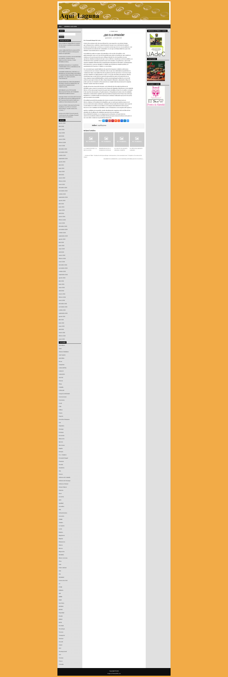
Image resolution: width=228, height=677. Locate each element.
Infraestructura (63, 513)
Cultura (61, 409)
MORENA (61, 554)
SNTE (60, 622)
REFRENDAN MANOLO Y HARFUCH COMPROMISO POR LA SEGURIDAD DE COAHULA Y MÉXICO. (69, 66)
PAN (60, 564)
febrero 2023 (62, 258)
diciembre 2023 (63, 226)
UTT (60, 654)
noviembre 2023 (63, 229)
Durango (61, 429)
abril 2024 (61, 213)
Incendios (61, 506)
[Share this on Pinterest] (112, 121)
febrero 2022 (62, 297)
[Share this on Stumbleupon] (118, 121)
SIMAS (60, 619)
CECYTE (61, 377)
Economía (61, 435)
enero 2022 (62, 300)
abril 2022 (61, 290)
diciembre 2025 (63, 149)
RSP (60, 593)
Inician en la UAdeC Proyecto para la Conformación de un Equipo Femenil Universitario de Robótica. (68, 115)
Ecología (61, 432)
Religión (61, 590)
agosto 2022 (62, 277)
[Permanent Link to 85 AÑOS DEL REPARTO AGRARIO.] (137, 139)
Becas (60, 361)
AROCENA (61, 358)
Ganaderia (61, 467)
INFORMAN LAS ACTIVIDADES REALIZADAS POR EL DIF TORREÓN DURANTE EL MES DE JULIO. (69, 92)
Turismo (61, 638)
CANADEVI (62, 374)
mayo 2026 (62, 132)
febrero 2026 (62, 142)
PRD (60, 571)
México (61, 548)
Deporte (61, 416)
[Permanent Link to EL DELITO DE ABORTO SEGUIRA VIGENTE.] (121, 139)
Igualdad (61, 503)
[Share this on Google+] (109, 121)
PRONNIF (61, 577)
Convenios (62, 400)
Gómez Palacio (63, 487)
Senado (61, 616)
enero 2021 (62, 339)
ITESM (60, 519)
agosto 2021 (62, 316)
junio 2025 (61, 168)
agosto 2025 (62, 161)
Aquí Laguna (62, 355)
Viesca (60, 661)
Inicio (60, 26)
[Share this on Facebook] (106, 121)
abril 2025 (61, 174)
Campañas (61, 364)
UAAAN (61, 641)
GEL (60, 471)
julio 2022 (61, 281)
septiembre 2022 (63, 274)
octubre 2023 (62, 232)
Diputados (61, 425)
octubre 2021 (62, 310)
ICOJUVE (61, 496)
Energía (61, 451)
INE (60, 509)
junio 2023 (61, 245)
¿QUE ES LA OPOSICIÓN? (114, 35)
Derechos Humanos (64, 419)
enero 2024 (62, 223)
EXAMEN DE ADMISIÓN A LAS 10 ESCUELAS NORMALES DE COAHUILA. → (124, 158)
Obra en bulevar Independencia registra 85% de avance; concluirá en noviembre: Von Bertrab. (69, 45)
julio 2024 (61, 203)
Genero (61, 474)
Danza (60, 413)
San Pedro (61, 603)
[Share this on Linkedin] (125, 121)
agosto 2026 (62, 123)
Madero (61, 532)
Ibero (60, 493)
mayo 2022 (62, 287)
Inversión (61, 516)
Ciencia (61, 380)
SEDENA (61, 606)
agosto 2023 (62, 239)
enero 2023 (62, 261)
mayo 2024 (62, 210)
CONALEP (61, 390)
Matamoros (62, 542)
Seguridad (61, 612)
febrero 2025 (62, 181)
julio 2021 (61, 319)
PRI (60, 574)
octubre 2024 (62, 194)
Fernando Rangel (114, 31)
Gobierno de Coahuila (64, 477)
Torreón (61, 632)
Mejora (61, 545)
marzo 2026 (62, 139)
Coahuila (61, 387)
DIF (60, 422)
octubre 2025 (62, 155)
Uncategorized (63, 651)
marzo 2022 (62, 294)
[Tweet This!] (103, 121)
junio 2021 (61, 323)
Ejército (61, 442)
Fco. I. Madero (63, 455)
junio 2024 (61, 207)
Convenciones (63, 397)
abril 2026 (61, 136)
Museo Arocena (63, 558)
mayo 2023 (62, 248)
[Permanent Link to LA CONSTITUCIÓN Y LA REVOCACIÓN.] (91, 139)
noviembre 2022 (63, 268)
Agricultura (62, 345)
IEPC (60, 500)
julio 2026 (61, 126)
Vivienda (61, 664)
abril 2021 (61, 329)
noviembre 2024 (63, 190)
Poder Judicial (62, 567)
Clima (60, 384)
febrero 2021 (62, 335)
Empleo (61, 448)
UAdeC (60, 645)
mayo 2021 (61, 326)
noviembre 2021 (63, 307)
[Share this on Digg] (122, 121)
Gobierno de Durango (64, 480)
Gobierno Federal (63, 484)
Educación (61, 438)
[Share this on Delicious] (128, 121)
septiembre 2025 (63, 158)
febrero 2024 (62, 220)
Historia (61, 490)
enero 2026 (62, 145)
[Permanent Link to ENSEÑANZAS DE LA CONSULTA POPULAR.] (106, 139)
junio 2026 (61, 129)
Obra (60, 561)
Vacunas (61, 658)
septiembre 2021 (63, 313)
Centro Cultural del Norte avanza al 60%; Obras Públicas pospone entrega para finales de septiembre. (69, 52)
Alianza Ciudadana (64, 351)
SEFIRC (61, 609)
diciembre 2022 (63, 265)
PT (59, 583)
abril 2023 (61, 252)
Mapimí (61, 538)
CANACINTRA (62, 368)
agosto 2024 (62, 200)
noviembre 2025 (63, 152)
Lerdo (60, 529)
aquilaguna (109, 38)
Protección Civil (63, 580)
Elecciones (62, 445)
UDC (60, 648)
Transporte (62, 635)
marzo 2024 (62, 216)
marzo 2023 (62, 255)
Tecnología (62, 629)
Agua (60, 348)
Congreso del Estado (64, 393)
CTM (60, 406)
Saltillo (60, 596)
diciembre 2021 (63, 303)
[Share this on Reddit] (115, 121)
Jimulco (61, 522)
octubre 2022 (62, 271)
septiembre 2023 (63, 236)
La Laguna (61, 525)
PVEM (60, 587)
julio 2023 (61, 242)
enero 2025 (62, 184)
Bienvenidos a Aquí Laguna (70, 26)
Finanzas (61, 461)
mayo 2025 (62, 171)
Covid (60, 403)
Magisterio (62, 535)
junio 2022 (61, 284)
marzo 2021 (62, 332)
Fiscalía (61, 464)
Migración (61, 551)
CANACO (61, 371)
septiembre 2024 (63, 197)
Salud (60, 600)
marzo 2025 (62, 178)
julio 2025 (61, 165)
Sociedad (61, 625)
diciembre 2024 (63, 187)
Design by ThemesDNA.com (114, 673)
